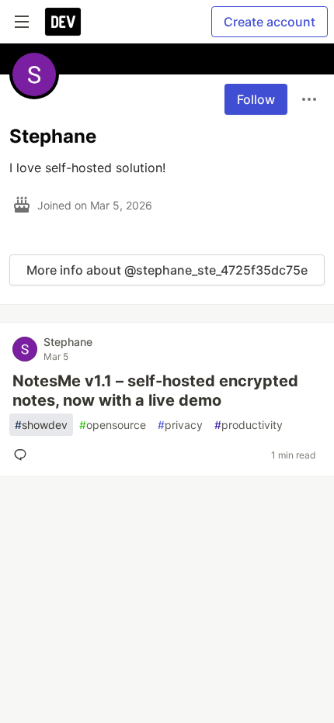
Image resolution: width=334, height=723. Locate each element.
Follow (256, 99)
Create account (269, 21)
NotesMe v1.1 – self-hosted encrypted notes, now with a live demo (155, 391)
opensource (112, 424)
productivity (248, 424)
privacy (180, 424)
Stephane (67, 341)
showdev (41, 424)
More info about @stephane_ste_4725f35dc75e (167, 270)
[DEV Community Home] (62, 21)
